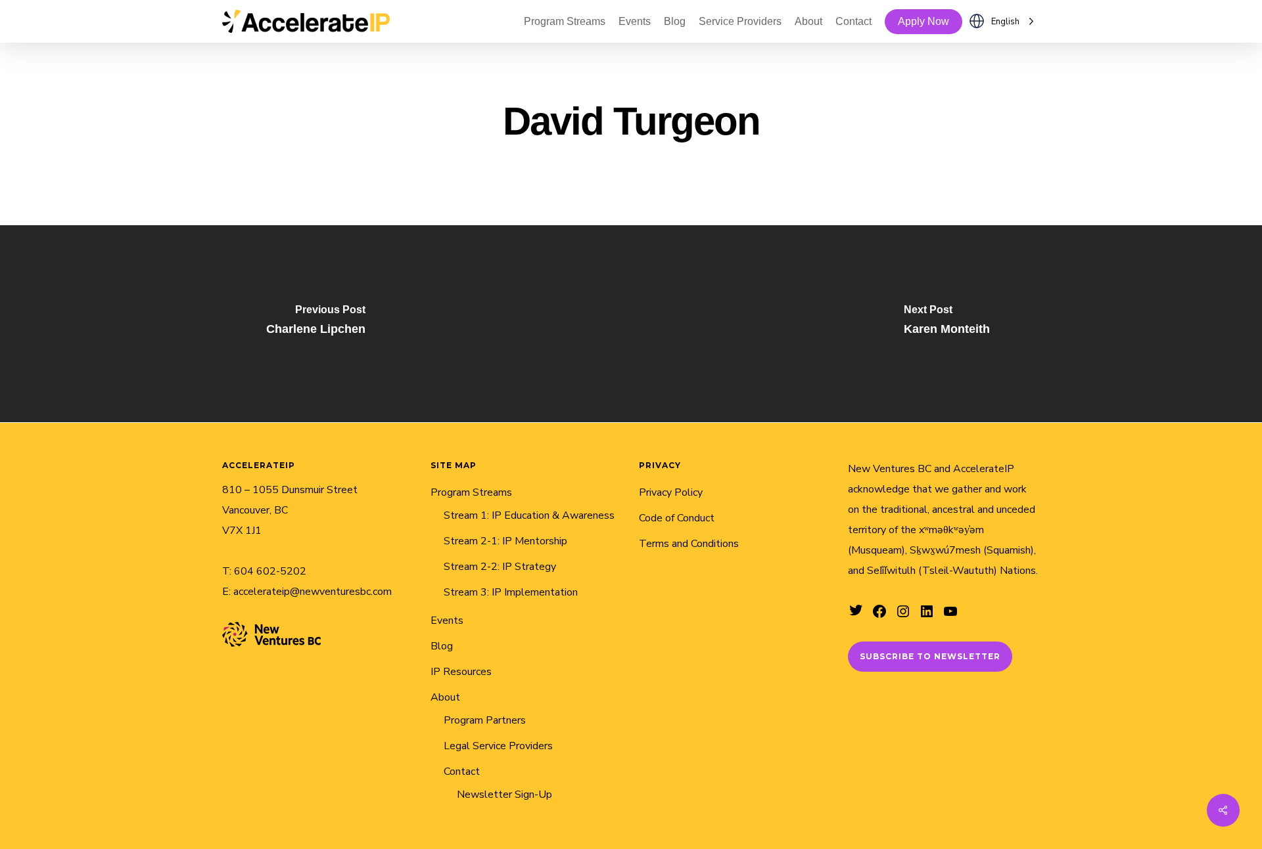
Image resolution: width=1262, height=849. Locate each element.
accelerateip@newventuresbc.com (312, 591)
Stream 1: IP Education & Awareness (529, 515)
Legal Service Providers (498, 746)
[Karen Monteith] (946, 323)
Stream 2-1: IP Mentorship (505, 541)
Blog (442, 646)
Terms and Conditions (689, 543)
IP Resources (461, 671)
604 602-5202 (270, 571)
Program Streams (471, 492)
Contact (462, 771)
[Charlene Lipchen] (315, 323)
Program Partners (485, 720)
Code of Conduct (676, 518)
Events (447, 620)
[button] (930, 657)
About (445, 697)
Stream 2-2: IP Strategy (500, 566)
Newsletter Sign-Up (504, 794)
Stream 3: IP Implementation (511, 592)
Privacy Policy (671, 492)
